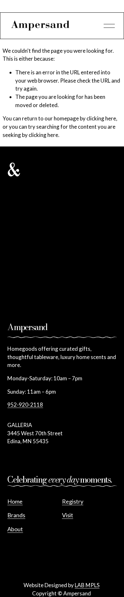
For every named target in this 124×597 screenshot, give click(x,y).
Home (15, 501)
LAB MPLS (87, 585)
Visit (67, 515)
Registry (72, 501)
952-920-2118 (25, 404)
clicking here (101, 118)
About (15, 529)
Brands (16, 515)
